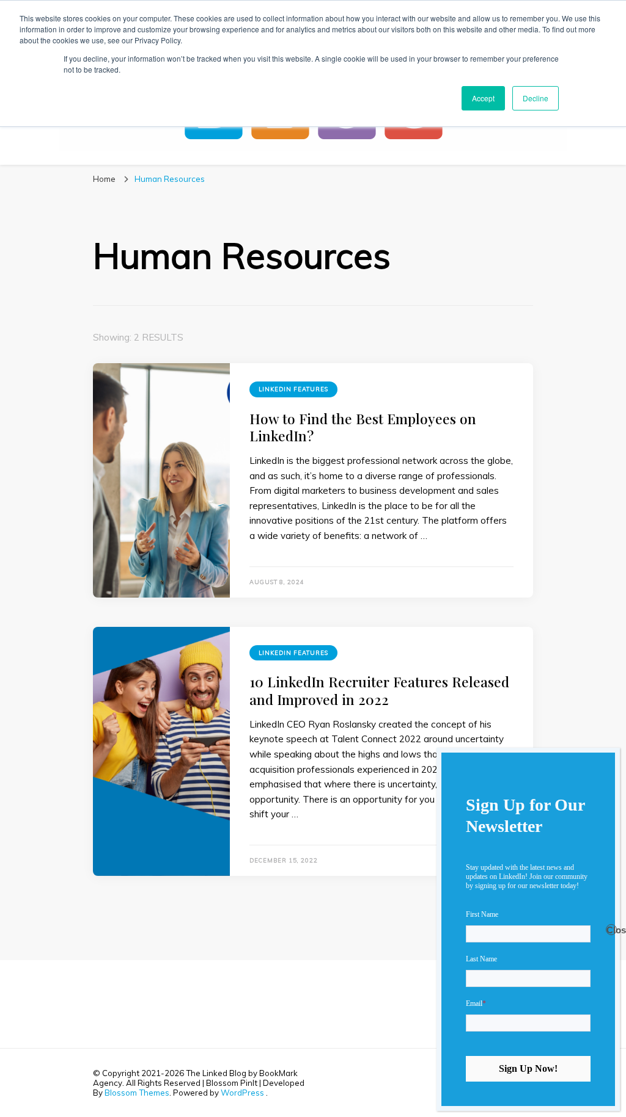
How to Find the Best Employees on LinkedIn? (362, 427)
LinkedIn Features (293, 389)
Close (611, 930)
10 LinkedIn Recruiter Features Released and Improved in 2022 (379, 690)
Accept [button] (483, 98)
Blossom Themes (137, 1092)
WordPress (242, 1092)
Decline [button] (535, 98)
